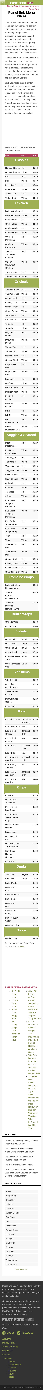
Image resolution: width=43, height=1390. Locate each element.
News (11, 1374)
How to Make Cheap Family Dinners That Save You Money (21, 1142)
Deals (11, 1377)
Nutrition (12, 1368)
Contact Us (7, 1351)
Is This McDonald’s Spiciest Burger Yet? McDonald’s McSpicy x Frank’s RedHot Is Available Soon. (33, 1036)
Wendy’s (9, 1256)
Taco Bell (10, 1251)
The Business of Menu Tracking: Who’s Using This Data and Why (19, 1150)
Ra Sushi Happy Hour (15, 994)
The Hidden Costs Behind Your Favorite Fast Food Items (19, 1158)
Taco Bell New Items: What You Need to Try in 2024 (32, 1085)
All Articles (7, 1359)
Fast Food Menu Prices (18, 1319)
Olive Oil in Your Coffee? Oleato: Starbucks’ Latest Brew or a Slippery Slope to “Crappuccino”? (21, 1173)
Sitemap (6, 1355)
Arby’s (8, 1191)
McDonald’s (11, 1226)
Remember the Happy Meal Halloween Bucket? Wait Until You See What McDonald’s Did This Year (33, 1113)
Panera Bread (12, 1230)
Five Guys (10, 1217)
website (21, 946)
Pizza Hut (10, 1234)
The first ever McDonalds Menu (19, 1165)
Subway (9, 1247)
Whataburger (11, 1260)
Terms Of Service (10, 1347)
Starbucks (10, 1243)
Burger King (11, 1196)
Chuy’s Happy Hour (14, 1003)
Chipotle (9, 1204)
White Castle (11, 1264)
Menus (11, 1362)
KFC (8, 1221)
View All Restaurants (21, 1269)
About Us (6, 1339)
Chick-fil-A (10, 1200)
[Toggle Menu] (2, 2)
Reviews (12, 1371)
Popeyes (10, 1238)
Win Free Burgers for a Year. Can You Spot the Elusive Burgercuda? (34, 1064)
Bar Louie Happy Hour (15, 1037)
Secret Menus (14, 1365)
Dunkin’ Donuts (12, 1213)
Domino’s (10, 1208)
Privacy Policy (8, 1343)
